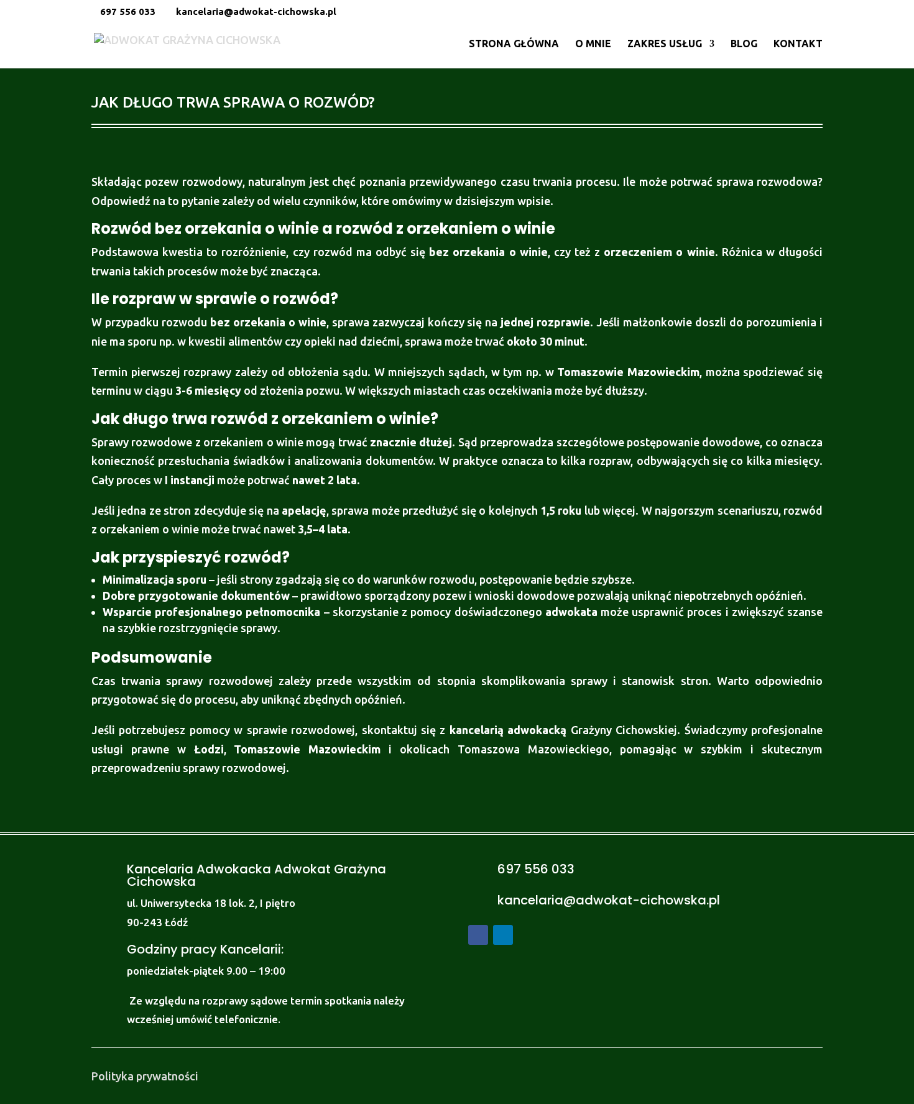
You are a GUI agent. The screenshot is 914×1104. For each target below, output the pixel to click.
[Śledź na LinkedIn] (503, 935)
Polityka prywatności (144, 1076)
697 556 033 (127, 11)
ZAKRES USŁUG (664, 44)
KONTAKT (798, 44)
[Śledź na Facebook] (478, 935)
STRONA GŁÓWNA (514, 44)
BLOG (744, 44)
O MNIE (593, 44)
